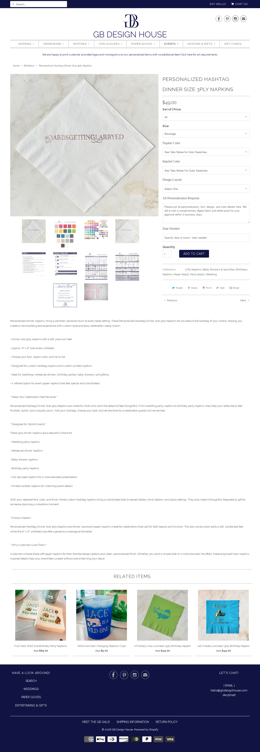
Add (222, 287)
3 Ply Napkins (193, 269)
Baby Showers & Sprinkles (219, 269)
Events (170, 43)
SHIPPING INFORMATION (133, 722)
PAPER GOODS (31, 697)
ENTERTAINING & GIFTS (31, 705)
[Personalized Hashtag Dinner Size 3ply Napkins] (84, 145)
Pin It (208, 287)
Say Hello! (218, 3)
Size (165, 126)
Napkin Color (171, 143)
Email (236, 287)
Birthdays (241, 269)
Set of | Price (171, 109)
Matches (80, 43)
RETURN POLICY (167, 722)
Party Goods (197, 274)
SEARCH (31, 680)
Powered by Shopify (146, 729)
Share (194, 287)
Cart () (241, 3)
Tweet (179, 287)
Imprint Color (171, 161)
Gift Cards (233, 43)
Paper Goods (141, 43)
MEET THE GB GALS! (96, 722)
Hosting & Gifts (200, 43)
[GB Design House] (130, 27)
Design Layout (172, 179)
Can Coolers (109, 43)
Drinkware (52, 43)
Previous (171, 300)
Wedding (211, 274)
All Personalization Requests (180, 198)
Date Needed (170, 228)
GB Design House (122, 729)
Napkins (24, 43)
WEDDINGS (31, 689)
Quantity (168, 247)
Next (243, 300)
